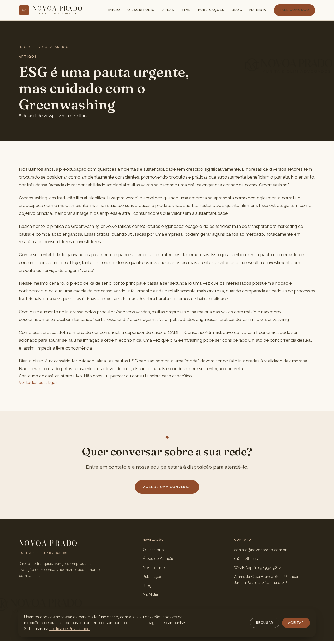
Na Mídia (257, 10)
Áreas (168, 10)
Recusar (264, 623)
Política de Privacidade (69, 628)
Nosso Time (154, 567)
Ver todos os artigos (38, 382)
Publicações (211, 10)
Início (114, 10)
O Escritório (141, 10)
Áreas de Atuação (159, 558)
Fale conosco (294, 10)
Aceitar (296, 623)
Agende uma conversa (167, 487)
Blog (237, 10)
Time (186, 10)
